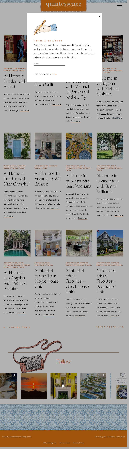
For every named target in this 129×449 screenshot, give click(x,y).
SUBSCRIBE (42, 74)
